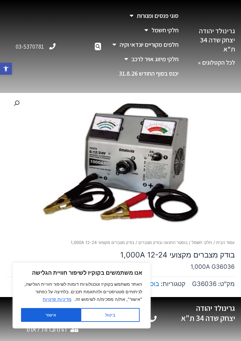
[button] (6, 69)
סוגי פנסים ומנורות (158, 16)
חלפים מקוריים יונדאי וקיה (149, 45)
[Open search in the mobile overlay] (98, 46)
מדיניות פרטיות (57, 299)
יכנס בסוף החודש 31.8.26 (149, 73)
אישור (51, 314)
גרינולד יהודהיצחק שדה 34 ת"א (217, 39)
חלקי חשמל (165, 30)
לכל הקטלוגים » (216, 62)
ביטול (110, 314)
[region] (82, 295)
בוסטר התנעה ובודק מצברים (163, 242)
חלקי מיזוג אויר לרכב (155, 59)
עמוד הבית (225, 242)
